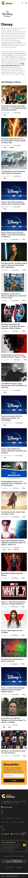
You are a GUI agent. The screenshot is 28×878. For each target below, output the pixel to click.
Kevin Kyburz (18, 112)
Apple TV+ (17, 65)
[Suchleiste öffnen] (22, 3)
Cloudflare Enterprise (17, 862)
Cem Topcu (16, 488)
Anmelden (14, 780)
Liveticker (21, 822)
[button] (14, 876)
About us (14, 822)
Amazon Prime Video (7, 65)
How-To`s (17, 818)
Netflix (22, 63)
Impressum (19, 867)
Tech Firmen (4, 822)
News (2, 818)
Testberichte (9, 818)
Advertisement (10, 867)
